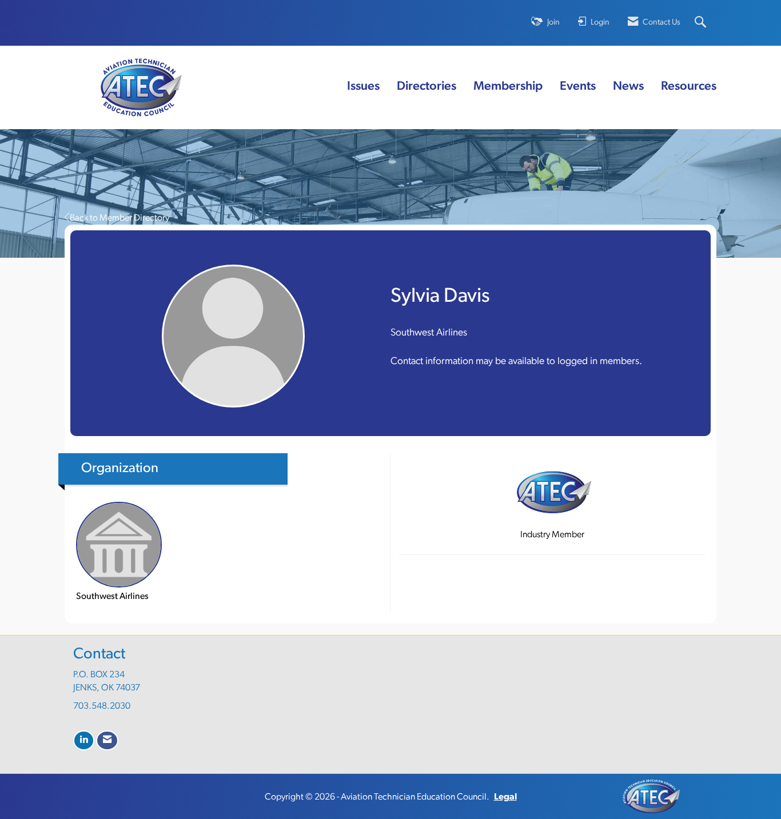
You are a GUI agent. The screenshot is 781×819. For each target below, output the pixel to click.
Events (578, 87)
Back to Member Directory (119, 218)
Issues (363, 87)
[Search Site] (702, 23)
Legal (505, 797)
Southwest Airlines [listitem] (112, 596)
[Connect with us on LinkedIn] (83, 740)
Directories (426, 87)
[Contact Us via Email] (107, 740)
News (628, 87)
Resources (688, 87)
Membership (508, 87)
